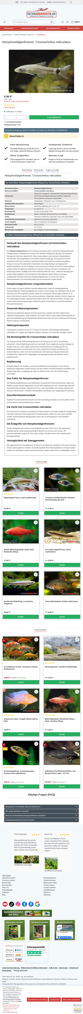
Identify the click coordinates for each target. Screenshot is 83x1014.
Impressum (63, 968)
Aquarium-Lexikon (8, 878)
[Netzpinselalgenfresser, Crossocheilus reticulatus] (41, 71)
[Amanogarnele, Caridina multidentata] (62, 649)
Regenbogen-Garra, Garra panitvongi (20, 498)
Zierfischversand (49, 880)
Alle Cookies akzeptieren (71, 999)
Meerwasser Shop (50, 883)
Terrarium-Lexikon (8, 880)
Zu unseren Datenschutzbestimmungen (10, 1011)
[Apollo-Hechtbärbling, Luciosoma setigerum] (21, 583)
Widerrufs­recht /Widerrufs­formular (34, 968)
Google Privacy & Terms (10, 1008)
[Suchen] (51, 22)
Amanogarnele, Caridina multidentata (61, 667)
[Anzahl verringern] (6, 117)
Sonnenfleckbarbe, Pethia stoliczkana (61, 601)
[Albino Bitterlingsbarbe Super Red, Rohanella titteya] (21, 531)
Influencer (47, 892)
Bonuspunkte (7, 885)
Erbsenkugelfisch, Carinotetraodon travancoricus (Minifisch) (19, 772)
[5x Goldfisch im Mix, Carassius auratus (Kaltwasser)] (21, 649)
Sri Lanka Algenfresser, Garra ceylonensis (58, 551)
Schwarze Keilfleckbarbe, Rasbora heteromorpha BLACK (60, 499)
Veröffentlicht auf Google (22, 865)
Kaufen (21, 513)
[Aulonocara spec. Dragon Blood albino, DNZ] (21, 701)
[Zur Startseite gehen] (41, 12)
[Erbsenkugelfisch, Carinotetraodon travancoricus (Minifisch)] (21, 753)
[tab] (27, 170)
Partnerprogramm (50, 878)
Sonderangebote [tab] (41, 630)
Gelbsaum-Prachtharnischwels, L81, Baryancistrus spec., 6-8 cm (60, 772)
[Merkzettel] (62, 22)
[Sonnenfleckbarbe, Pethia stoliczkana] (62, 583)
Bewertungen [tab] (39, 170)
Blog (3, 895)
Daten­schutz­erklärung (11, 968)
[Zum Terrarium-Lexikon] (40, 930)
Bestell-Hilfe (6, 883)
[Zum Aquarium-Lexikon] (14, 930)
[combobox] (31, 22)
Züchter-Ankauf (49, 885)
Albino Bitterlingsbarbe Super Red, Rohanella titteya (19, 551)
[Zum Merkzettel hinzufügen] (36, 471)
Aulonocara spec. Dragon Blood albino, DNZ (21, 720)
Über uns (5, 887)
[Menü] (4, 22)
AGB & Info (53, 968)
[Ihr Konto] (67, 22)
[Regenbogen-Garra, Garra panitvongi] (21, 480)
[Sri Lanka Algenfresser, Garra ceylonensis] (62, 531)
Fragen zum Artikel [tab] (52, 170)
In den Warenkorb (54, 117)
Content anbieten (50, 887)
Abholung (47, 895)
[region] (41, 71)
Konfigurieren (55, 999)
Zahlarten (5, 892)
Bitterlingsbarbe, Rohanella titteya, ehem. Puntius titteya (60, 720)
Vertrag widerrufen (21, 970)
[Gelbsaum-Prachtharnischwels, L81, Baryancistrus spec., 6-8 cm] (62, 753)
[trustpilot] (37, 951)
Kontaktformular (49, 890)
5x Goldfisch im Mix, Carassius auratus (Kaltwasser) (21, 668)
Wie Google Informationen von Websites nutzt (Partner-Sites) (11, 1006)
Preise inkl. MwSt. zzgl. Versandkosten (16, 101)
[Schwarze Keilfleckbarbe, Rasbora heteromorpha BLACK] (62, 480)
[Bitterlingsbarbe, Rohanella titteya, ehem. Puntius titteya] (62, 701)
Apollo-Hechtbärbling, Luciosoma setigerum (18, 602)
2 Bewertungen (9, 107)
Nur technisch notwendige (37, 999)
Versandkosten (7, 890)
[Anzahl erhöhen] (26, 117)
